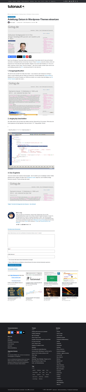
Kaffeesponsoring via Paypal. (39, 219)
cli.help (36, 221)
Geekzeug (34, 357)
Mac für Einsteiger (35, 335)
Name (9, 248)
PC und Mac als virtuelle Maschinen (39, 349)
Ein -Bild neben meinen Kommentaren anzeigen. (21, 259)
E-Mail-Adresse (11, 254)
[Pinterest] (27, 56)
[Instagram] (29, 224)
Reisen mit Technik (60, 366)
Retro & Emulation (60, 368)
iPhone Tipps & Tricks (36, 337)
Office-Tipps (34, 355)
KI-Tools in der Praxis (36, 341)
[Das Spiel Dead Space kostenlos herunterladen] (52, 292)
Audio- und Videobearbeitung (38, 362)
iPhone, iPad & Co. (25, 1)
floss (47, 370)
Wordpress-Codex (31, 177)
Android (14, 1)
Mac (36, 1)
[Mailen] (30, 56)
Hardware (59, 347)
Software (59, 374)
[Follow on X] (14, 22)
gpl (40, 372)
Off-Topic (59, 362)
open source (35, 376)
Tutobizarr (59, 378)
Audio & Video (60, 333)
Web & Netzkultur (15, 14)
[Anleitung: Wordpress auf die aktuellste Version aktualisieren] (52, 276)
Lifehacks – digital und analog (63, 353)
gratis (43, 372)
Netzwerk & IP (59, 361)
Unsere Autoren (11, 344)
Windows (32, 1)
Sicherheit (59, 370)
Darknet (9, 1)
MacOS (47, 374)
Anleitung (39, 370)
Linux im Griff (59, 355)
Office (46, 1)
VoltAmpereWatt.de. (44, 221)
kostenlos (39, 374)
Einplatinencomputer (61, 337)
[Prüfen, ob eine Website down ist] (16, 276)
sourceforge (35, 378)
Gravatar (12, 259)
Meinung (58, 359)
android (34, 370)
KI (49, 1)
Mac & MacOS (60, 357)
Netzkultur (34, 347)
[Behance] (27, 224)
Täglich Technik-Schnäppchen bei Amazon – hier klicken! (22, 204)
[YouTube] (24, 224)
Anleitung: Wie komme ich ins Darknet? (39, 331)
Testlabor (59, 376)
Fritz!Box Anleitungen (36, 333)
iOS (47, 372)
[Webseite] (17, 224)
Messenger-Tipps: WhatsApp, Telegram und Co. (41, 359)
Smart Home (59, 372)
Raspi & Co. (53, 1)
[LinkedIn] (24, 56)
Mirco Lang (12, 22)
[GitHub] (30, 224)
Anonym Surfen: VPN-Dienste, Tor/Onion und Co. (42, 351)
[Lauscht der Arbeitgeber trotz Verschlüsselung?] (16, 292)
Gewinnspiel (59, 345)
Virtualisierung (59, 380)
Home (9, 14)
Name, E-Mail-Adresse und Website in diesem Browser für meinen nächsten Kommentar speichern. (29, 262)
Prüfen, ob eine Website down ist (15, 282)
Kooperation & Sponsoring (13, 342)
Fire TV (42, 1)
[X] (20, 224)
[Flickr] (23, 224)
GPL (22, 67)
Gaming (58, 341)
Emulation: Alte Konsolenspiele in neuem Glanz (41, 339)
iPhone (34, 374)
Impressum (10, 345)
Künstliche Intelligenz (61, 351)
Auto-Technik (59, 335)
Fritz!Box (18, 1)
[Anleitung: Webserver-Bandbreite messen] (70, 292)
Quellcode (41, 376)
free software (35, 372)
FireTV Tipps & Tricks (36, 343)
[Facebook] (18, 224)
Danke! (26, 221)
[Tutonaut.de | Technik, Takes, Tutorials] (16, 7)
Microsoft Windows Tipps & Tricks (39, 361)
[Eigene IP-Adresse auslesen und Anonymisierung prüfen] (70, 276)
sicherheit (46, 376)
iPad (50, 372)
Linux (39, 1)
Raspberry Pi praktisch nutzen (38, 345)
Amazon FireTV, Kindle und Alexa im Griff (40, 353)
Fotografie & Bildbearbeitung (62, 339)
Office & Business (60, 364)
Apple (43, 370)
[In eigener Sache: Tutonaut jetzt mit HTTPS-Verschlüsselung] (34, 276)
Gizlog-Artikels (48, 75)
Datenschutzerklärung (12, 347)
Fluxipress (38, 62)
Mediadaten (10, 340)
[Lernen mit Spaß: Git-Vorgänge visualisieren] (34, 292)
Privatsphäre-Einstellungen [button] (72, 389)
